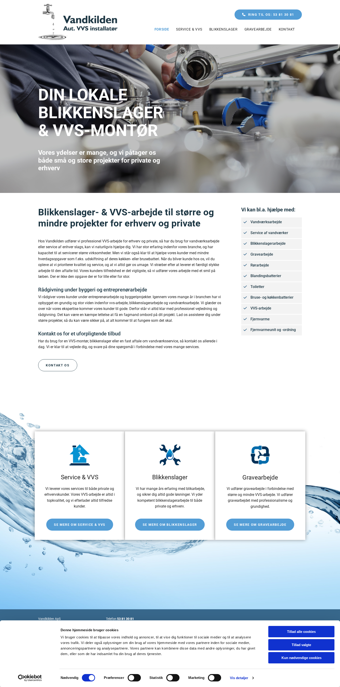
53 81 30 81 (125, 619)
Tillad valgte (301, 645)
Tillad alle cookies (301, 632)
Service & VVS (189, 29)
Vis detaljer (239, 678)
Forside (162, 29)
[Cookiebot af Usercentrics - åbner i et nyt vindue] (30, 678)
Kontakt (287, 29)
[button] (268, 14)
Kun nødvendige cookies (301, 658)
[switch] (134, 677)
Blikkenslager (223, 29)
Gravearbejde (258, 29)
